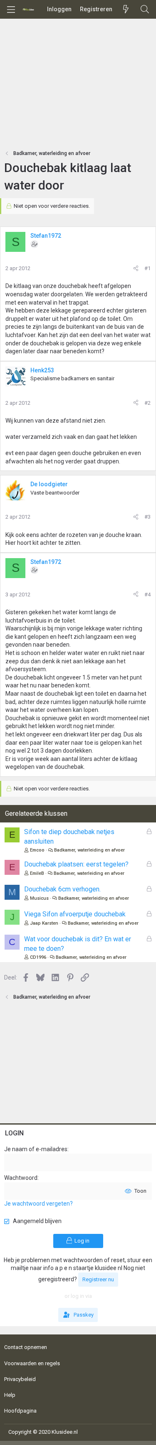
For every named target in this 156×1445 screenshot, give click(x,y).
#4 (147, 594)
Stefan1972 (45, 235)
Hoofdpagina (20, 1411)
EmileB (37, 873)
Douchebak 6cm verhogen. (62, 889)
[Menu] (11, 9)
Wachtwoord (20, 1177)
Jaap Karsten (44, 923)
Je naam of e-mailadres (35, 1149)
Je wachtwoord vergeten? (38, 1203)
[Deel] (135, 268)
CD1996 (38, 957)
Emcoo (37, 850)
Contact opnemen (25, 1347)
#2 (147, 403)
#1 (147, 268)
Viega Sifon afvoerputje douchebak (75, 914)
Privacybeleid (20, 1379)
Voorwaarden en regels (32, 1363)
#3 (147, 517)
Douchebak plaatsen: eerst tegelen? (76, 864)
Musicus (39, 898)
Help (9, 1395)
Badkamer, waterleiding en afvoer (89, 850)
